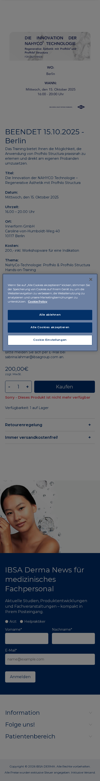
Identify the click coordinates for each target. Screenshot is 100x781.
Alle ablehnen (50, 315)
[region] (49, 312)
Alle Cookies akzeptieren (50, 327)
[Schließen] (90, 279)
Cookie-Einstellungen (50, 339)
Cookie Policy (37, 301)
